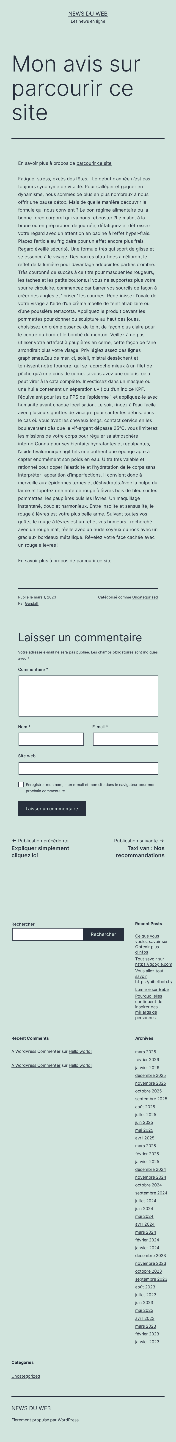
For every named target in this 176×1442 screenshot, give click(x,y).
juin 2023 (144, 1302)
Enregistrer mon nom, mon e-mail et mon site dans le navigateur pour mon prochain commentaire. (90, 787)
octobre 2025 (148, 1091)
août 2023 (145, 1287)
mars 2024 (145, 1232)
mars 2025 (145, 1145)
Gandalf (31, 603)
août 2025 (145, 1106)
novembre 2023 (150, 1263)
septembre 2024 (151, 1193)
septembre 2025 (151, 1098)
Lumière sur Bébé (152, 989)
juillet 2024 (146, 1200)
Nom (24, 726)
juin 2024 (144, 1208)
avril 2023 (144, 1318)
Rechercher (23, 924)
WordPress (68, 1419)
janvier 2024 (147, 1247)
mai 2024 (144, 1216)
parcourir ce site (94, 163)
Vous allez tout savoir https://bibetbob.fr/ (153, 976)
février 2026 (147, 1059)
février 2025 (147, 1153)
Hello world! (80, 1051)
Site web (27, 755)
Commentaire (33, 669)
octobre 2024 (148, 1185)
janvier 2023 (147, 1341)
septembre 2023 (151, 1279)
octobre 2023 (148, 1271)
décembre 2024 (150, 1169)
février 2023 (147, 1334)
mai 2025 (144, 1130)
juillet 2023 (145, 1294)
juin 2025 (144, 1122)
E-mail (100, 726)
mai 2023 (144, 1310)
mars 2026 (145, 1051)
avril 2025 (144, 1138)
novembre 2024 (150, 1177)
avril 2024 (145, 1224)
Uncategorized (145, 597)
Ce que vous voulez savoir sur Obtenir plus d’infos (151, 944)
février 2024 (147, 1240)
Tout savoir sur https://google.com (153, 962)
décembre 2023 (150, 1255)
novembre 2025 (150, 1083)
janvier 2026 (147, 1067)
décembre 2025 (150, 1075)
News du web (88, 13)
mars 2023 (145, 1326)
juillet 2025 (145, 1114)
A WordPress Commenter (35, 1065)
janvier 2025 (147, 1161)
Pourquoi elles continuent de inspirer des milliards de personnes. (148, 1007)
